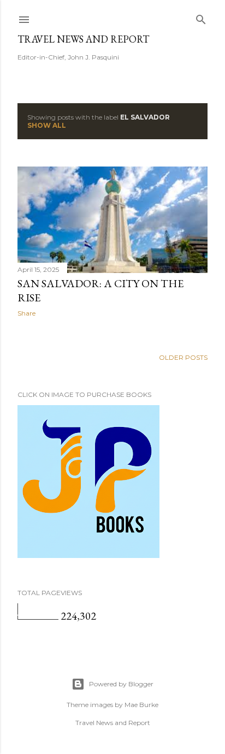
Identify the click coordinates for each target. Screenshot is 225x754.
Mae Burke (141, 704)
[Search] (201, 17)
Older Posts (183, 357)
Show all (46, 125)
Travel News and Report (83, 39)
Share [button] (26, 313)
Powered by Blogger (121, 684)
